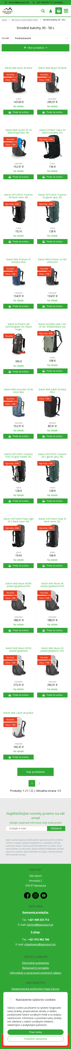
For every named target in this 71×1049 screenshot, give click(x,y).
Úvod (4, 19)
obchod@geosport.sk (19, 2)
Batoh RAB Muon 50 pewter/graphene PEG (52, 649)
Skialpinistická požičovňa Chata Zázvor (36, 989)
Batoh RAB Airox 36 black (18, 68)
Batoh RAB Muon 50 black (52, 68)
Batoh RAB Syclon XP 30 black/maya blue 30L (18, 131)
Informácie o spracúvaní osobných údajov (35, 973)
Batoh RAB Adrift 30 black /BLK (52, 390)
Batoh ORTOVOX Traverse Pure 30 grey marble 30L (18, 455)
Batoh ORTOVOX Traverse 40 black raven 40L (18, 196)
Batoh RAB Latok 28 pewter (18, 713)
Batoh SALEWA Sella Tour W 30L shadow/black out (52, 325)
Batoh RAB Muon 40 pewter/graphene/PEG (52, 584)
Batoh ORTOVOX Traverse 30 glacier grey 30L (52, 196)
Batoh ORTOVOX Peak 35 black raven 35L (52, 520)
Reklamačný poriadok (35, 968)
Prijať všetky (35, 1032)
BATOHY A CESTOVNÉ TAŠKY (25, 19)
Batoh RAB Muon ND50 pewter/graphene (18, 649)
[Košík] (58, 10)
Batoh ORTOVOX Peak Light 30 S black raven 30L (18, 520)
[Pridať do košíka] (18, 112)
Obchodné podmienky (35, 963)
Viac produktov (35, 772)
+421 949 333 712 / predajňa (49, 2)
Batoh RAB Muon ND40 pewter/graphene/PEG (18, 584)
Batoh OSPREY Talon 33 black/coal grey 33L (52, 131)
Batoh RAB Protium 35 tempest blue (18, 260)
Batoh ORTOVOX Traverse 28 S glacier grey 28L (52, 455)
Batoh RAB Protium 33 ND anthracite (52, 260)
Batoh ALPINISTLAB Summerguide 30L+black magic (18, 327)
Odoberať (56, 828)
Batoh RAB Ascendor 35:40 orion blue (18, 390)
